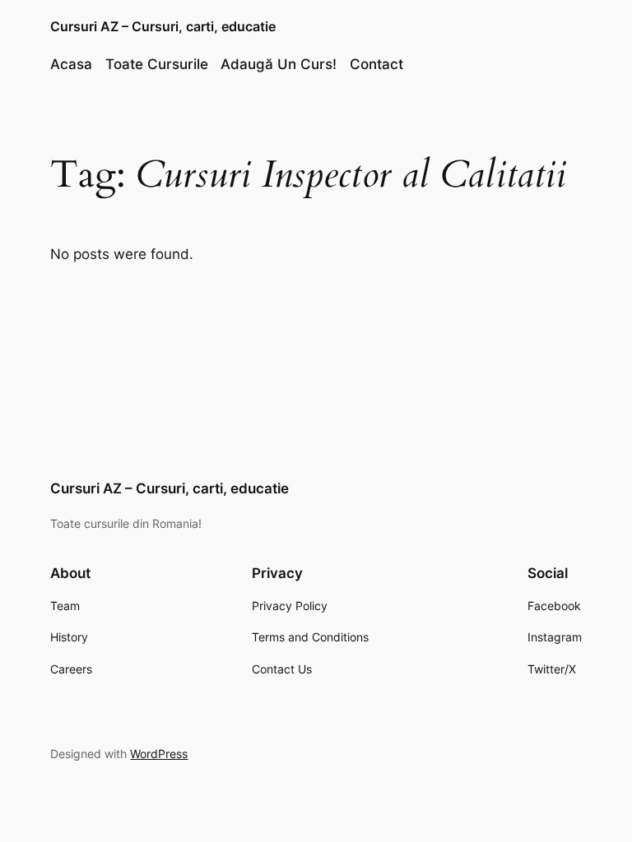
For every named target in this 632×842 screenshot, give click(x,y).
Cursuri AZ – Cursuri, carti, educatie (163, 26)
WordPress (159, 754)
